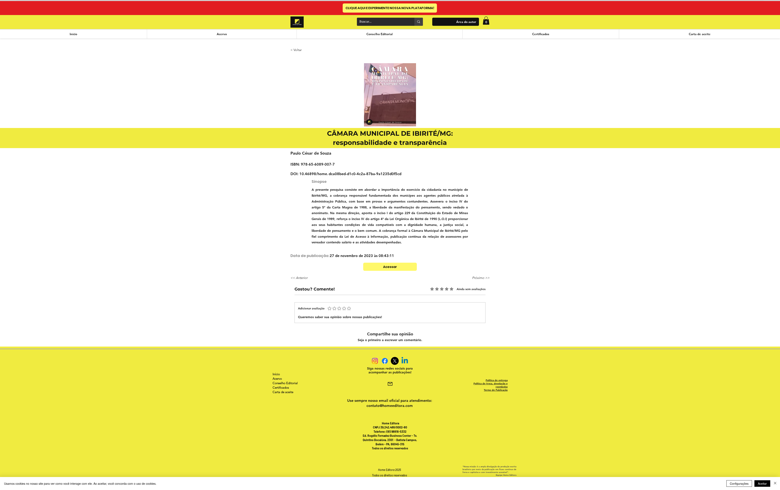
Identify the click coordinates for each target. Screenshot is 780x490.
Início (276, 374)
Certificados (281, 387)
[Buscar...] (418, 22)
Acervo (277, 379)
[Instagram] (375, 361)
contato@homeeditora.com (389, 405)
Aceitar (762, 483)
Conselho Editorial (285, 383)
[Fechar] (775, 483)
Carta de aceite (283, 392)
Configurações (739, 483)
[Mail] (390, 384)
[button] (486, 20)
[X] (395, 361)
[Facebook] (385, 361)
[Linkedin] (405, 361)
